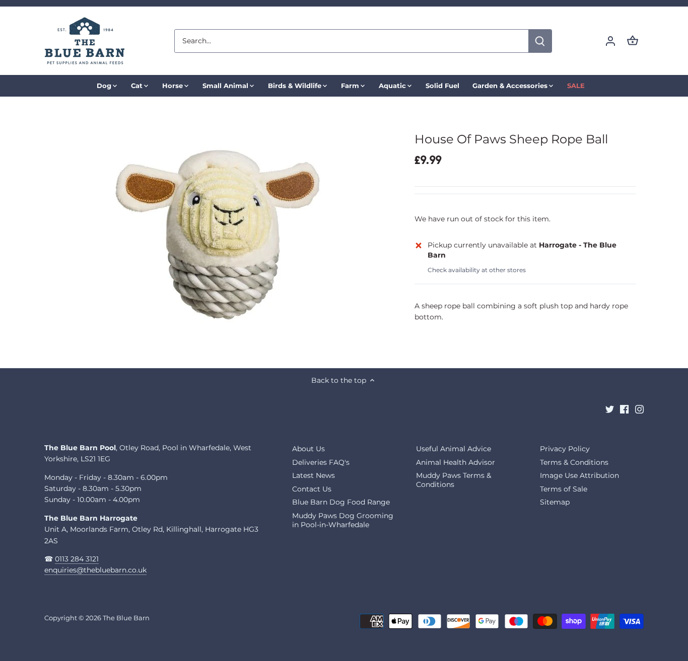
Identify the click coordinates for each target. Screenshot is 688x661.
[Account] (610, 41)
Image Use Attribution (579, 475)
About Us (308, 448)
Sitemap (555, 502)
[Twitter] (609, 409)
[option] (221, 232)
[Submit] (540, 41)
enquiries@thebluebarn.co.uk (95, 569)
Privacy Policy (565, 448)
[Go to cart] (633, 41)
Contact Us (311, 488)
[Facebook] (624, 409)
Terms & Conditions (574, 462)
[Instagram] (639, 409)
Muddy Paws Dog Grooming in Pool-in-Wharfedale (342, 520)
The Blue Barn (126, 618)
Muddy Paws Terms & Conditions (453, 480)
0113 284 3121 (77, 558)
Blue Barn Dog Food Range (341, 502)
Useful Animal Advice (453, 448)
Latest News (313, 475)
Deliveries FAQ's (321, 462)
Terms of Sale (563, 488)
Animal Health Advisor (455, 462)
